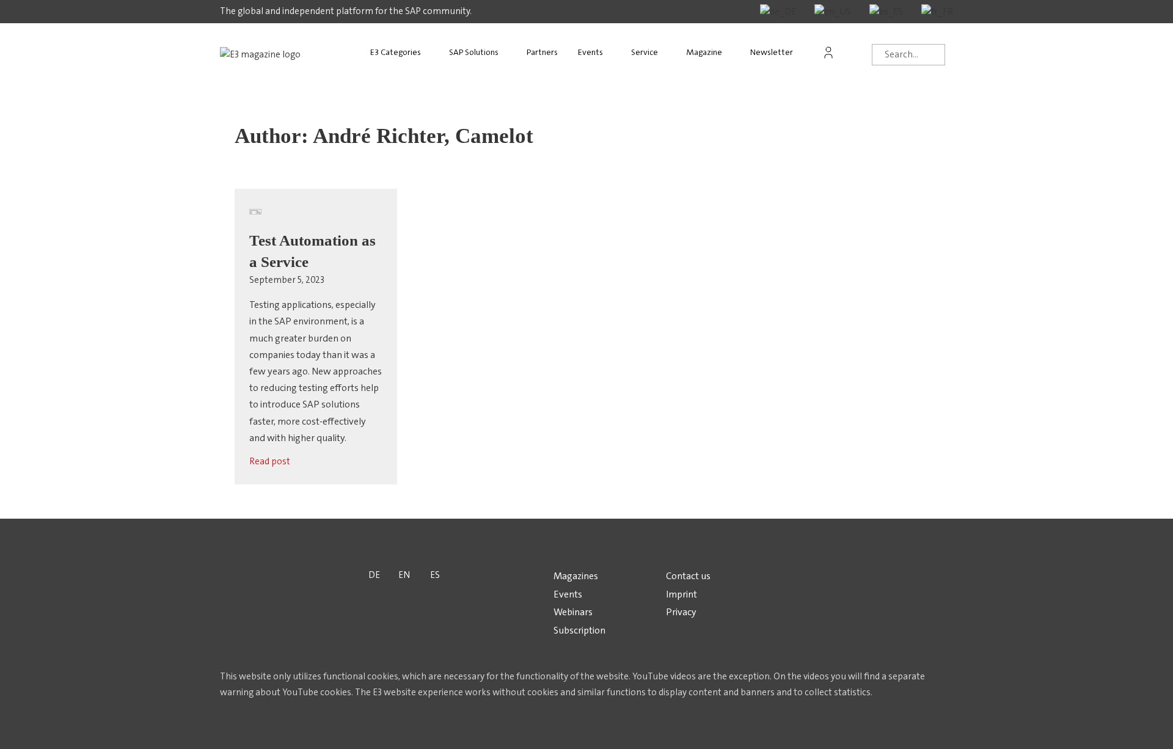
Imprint (681, 594)
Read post (269, 461)
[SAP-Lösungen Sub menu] (510, 53)
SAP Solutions (474, 51)
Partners (542, 51)
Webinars (573, 611)
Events (590, 51)
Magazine (704, 51)
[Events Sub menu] (614, 53)
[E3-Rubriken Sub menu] (432, 53)
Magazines (576, 575)
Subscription (579, 630)
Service (644, 51)
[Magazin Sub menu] (733, 53)
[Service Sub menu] (669, 53)
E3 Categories (395, 51)
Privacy (681, 611)
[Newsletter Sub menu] (804, 53)
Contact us (688, 575)
